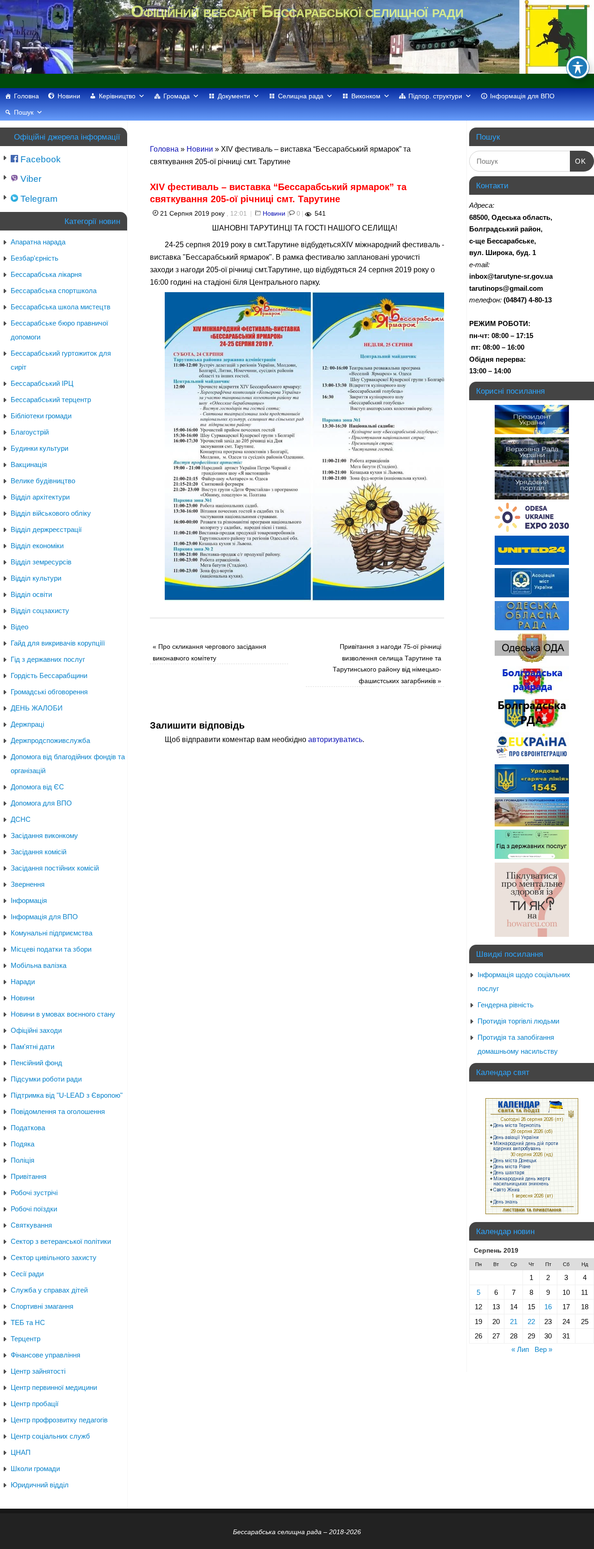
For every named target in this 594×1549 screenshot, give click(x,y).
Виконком (366, 96)
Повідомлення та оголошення (58, 1111)
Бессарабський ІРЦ (42, 383)
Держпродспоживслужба (50, 740)
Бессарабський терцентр (51, 399)
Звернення (28, 884)
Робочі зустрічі (34, 1193)
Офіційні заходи (36, 1030)
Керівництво (117, 96)
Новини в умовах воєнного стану (63, 1014)
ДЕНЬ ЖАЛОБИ (37, 708)
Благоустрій (30, 432)
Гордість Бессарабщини (49, 675)
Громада (176, 96)
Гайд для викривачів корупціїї (58, 643)
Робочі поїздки (34, 1209)
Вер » (543, 1349)
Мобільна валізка (38, 965)
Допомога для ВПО (41, 803)
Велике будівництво (43, 481)
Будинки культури (39, 448)
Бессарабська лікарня (46, 274)
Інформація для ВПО (522, 96)
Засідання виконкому (44, 835)
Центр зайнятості (38, 1371)
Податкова (28, 1128)
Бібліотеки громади (41, 416)
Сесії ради (27, 1274)
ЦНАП (21, 1452)
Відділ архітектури (40, 497)
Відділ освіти (31, 594)
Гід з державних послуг (48, 659)
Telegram (38, 199)
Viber (29, 179)
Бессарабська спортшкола (54, 290)
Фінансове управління (45, 1355)
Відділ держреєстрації (46, 529)
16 (548, 1307)
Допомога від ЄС (37, 787)
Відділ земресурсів (41, 562)
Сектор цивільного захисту (54, 1257)
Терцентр (25, 1339)
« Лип (520, 1349)
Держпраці (27, 724)
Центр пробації (34, 1404)
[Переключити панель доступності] (578, 67)
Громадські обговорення (49, 692)
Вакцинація (29, 464)
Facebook (39, 159)
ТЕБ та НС (28, 1322)
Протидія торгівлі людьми (518, 1021)
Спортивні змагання (42, 1306)
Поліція (22, 1160)
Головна (26, 96)
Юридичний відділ (40, 1485)
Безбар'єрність (34, 258)
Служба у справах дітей (49, 1290)
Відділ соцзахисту (40, 610)
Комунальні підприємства (51, 933)
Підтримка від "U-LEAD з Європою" (67, 1095)
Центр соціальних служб (50, 1436)
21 (513, 1321)
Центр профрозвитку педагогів (59, 1420)
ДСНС (21, 819)
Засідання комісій (38, 852)
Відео (19, 627)
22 (531, 1321)
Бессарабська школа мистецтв (60, 307)
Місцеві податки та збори (51, 949)
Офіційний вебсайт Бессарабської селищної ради (297, 11)
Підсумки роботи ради (46, 1079)
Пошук (23, 112)
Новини (69, 96)
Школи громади (35, 1468)
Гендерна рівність (506, 1005)
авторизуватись (335, 739)
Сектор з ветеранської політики (61, 1241)
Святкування (31, 1225)
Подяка (22, 1144)
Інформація (29, 900)
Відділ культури (36, 578)
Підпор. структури (435, 96)
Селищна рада (300, 96)
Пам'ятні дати (32, 1046)
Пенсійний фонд (36, 1063)
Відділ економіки (37, 546)
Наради (23, 982)
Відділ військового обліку (51, 513)
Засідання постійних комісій (55, 868)
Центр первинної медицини (54, 1387)
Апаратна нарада (38, 242)
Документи (234, 96)
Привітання (28, 1176)
